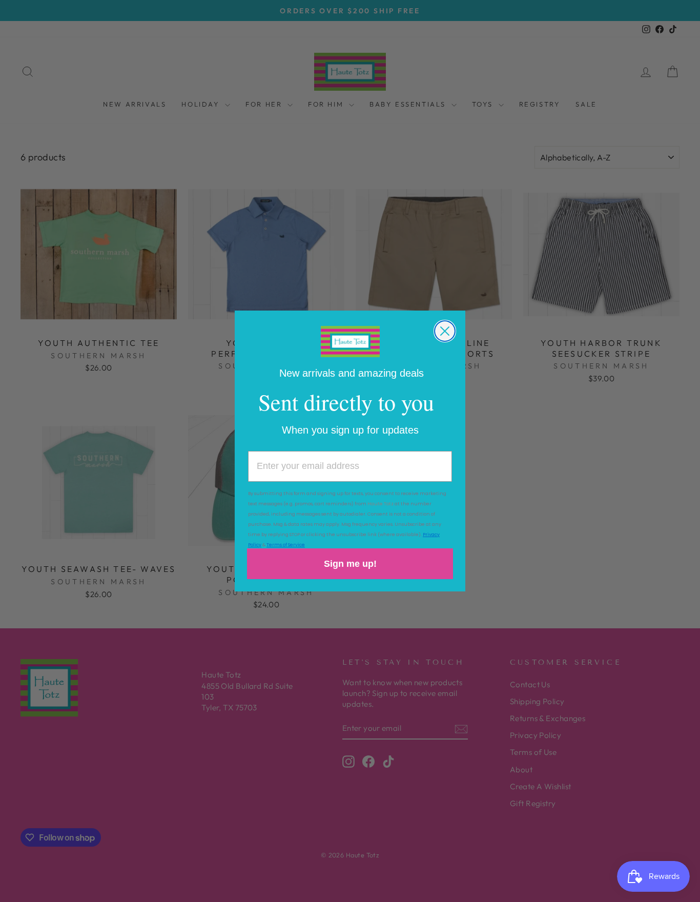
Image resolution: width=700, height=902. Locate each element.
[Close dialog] (445, 331)
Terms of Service (285, 545)
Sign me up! (350, 564)
